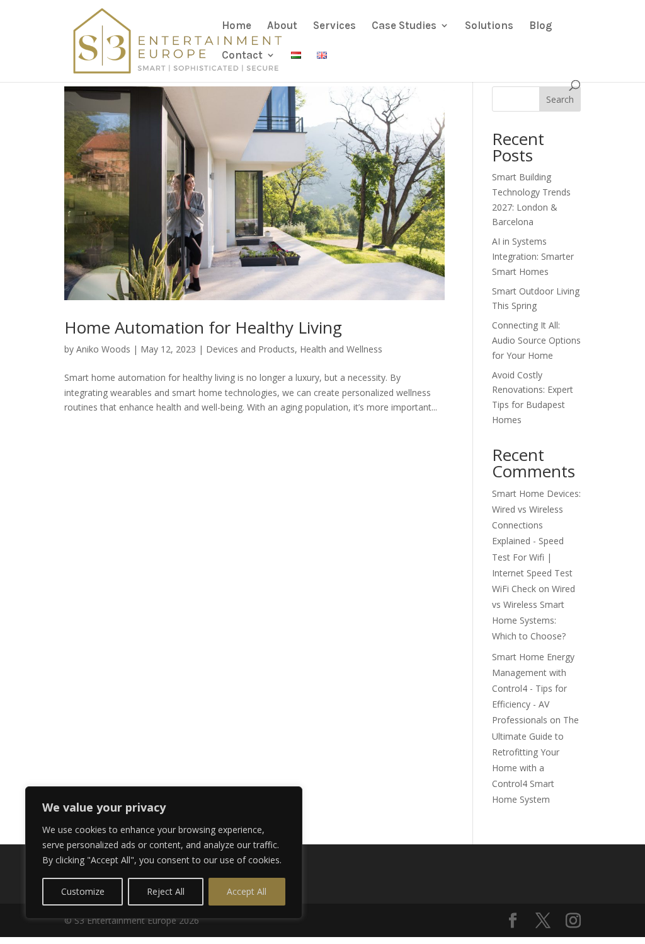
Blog (540, 26)
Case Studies (404, 26)
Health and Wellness (341, 349)
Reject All (166, 891)
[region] (163, 852)
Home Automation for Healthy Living (203, 327)
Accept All (246, 891)
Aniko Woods (103, 349)
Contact (242, 55)
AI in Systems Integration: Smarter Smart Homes (533, 256)
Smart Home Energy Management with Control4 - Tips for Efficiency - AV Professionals (533, 688)
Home (236, 26)
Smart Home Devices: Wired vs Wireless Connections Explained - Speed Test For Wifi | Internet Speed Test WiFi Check (536, 541)
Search (560, 99)
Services (334, 26)
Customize (83, 891)
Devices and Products (250, 349)
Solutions (489, 26)
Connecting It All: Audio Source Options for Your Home (536, 340)
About (282, 26)
